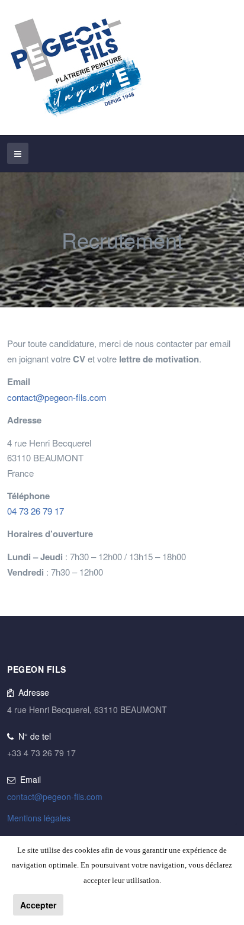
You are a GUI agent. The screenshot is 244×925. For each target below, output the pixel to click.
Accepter (38, 905)
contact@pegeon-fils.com (57, 397)
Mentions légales (38, 818)
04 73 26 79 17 (35, 511)
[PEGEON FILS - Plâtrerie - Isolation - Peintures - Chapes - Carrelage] (75, 67)
